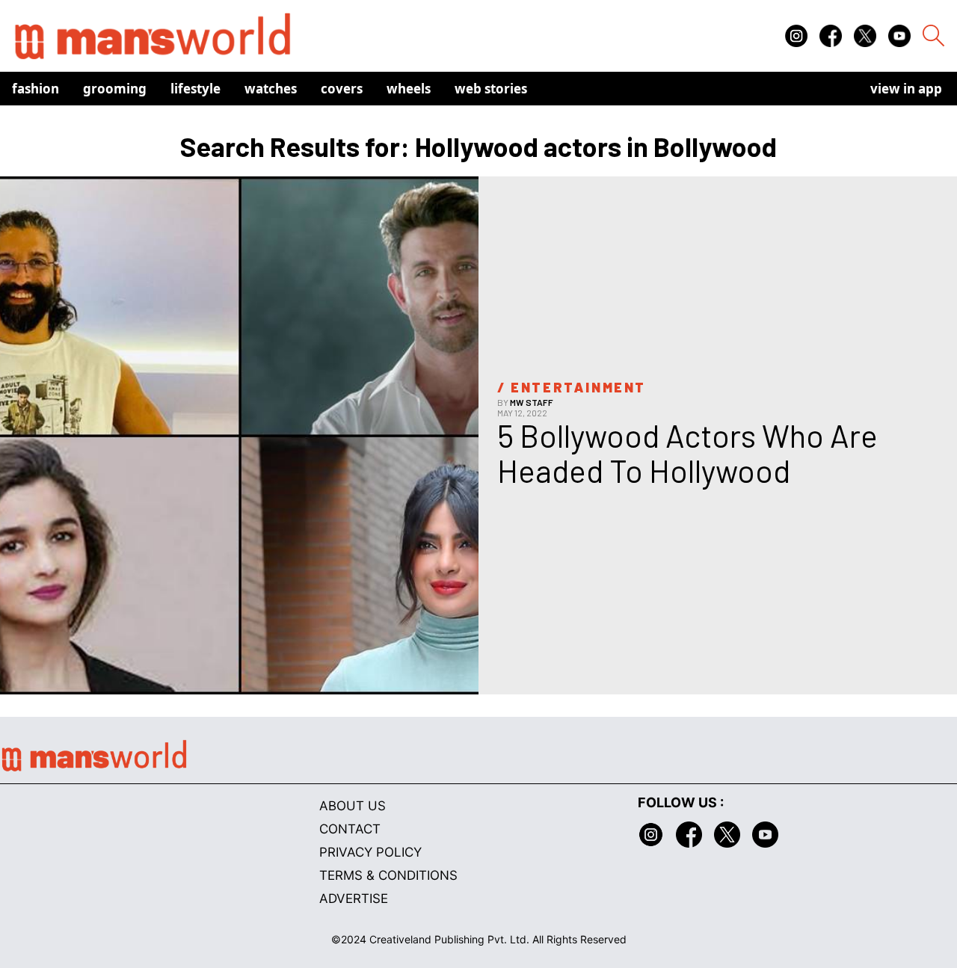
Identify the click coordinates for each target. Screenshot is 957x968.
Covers (342, 88)
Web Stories (491, 88)
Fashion (35, 88)
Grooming (115, 88)
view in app (906, 88)
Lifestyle (195, 88)
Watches (270, 88)
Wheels (409, 88)
